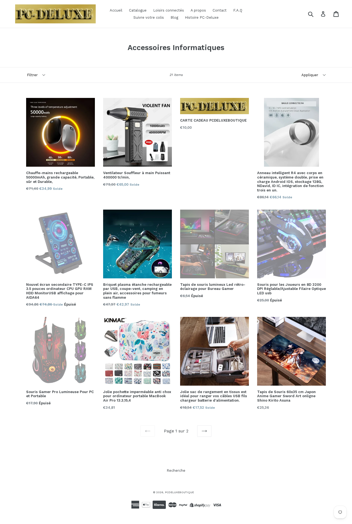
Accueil (116, 10)
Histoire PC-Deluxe (202, 17)
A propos (198, 10)
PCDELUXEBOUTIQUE (179, 492)
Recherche (176, 470)
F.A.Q (237, 10)
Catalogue (138, 10)
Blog (174, 17)
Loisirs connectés (168, 10)
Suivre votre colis (148, 17)
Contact (220, 10)
